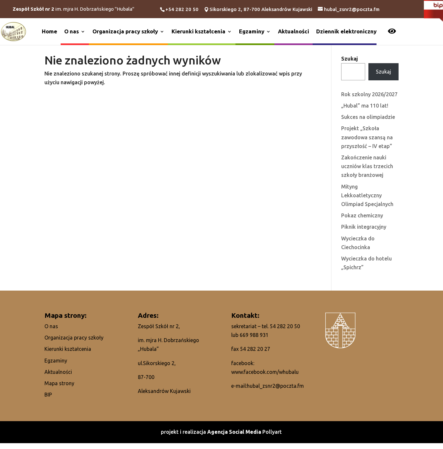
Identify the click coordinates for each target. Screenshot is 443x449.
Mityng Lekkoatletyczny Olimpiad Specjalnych (367, 195)
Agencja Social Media (234, 432)
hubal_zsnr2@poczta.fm (275, 386)
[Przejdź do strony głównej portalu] (13, 31)
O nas (71, 31)
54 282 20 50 (285, 326)
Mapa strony (59, 383)
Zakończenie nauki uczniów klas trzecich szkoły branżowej (367, 166)
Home (49, 31)
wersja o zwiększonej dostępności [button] (392, 32)
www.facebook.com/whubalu (265, 372)
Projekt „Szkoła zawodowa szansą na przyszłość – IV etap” (367, 137)
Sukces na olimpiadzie (368, 117)
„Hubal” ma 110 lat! (364, 106)
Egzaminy (251, 31)
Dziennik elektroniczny (346, 31)
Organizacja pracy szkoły (125, 31)
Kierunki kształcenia (198, 31)
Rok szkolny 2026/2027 (369, 94)
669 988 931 (254, 335)
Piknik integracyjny (363, 227)
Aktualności (293, 31)
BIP (48, 394)
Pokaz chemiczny (362, 215)
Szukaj (349, 59)
